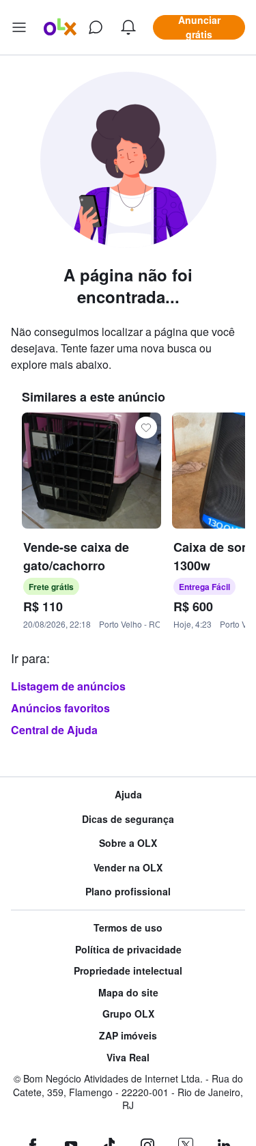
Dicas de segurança (128, 819)
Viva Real (128, 1057)
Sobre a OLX (128, 843)
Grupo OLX (128, 1013)
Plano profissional (128, 891)
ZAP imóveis (128, 1035)
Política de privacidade (128, 949)
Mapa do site (128, 992)
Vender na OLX (128, 867)
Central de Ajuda (54, 730)
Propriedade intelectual (128, 970)
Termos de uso (128, 927)
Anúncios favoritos (60, 708)
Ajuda (128, 794)
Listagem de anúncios (68, 686)
